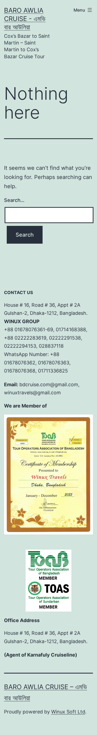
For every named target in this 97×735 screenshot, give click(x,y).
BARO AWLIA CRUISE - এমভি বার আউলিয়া (25, 18)
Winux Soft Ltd (68, 712)
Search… (14, 200)
